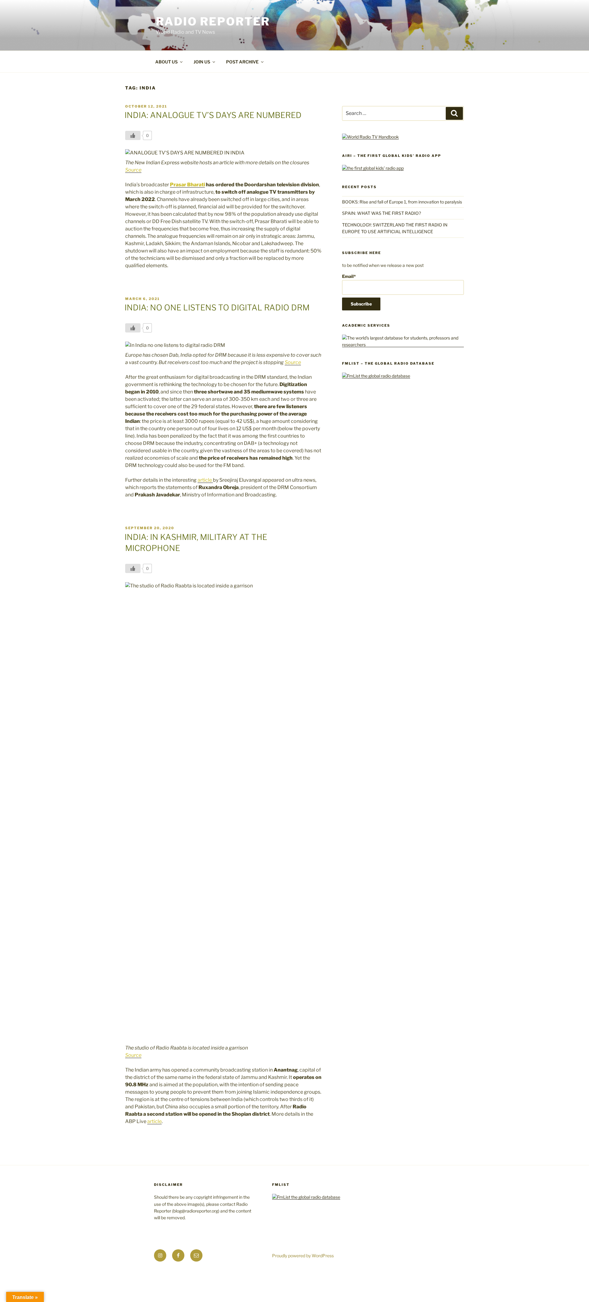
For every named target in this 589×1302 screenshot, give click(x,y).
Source (133, 170)
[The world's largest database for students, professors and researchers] (403, 344)
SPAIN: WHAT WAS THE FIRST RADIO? (382, 213)
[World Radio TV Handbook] (370, 136)
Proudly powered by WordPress (303, 1255)
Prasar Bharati (187, 185)
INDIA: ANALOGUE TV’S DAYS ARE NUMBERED (213, 115)
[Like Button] (133, 135)
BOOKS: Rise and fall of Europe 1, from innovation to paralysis (402, 201)
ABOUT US (166, 61)
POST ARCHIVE (242, 61)
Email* (349, 276)
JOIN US (202, 61)
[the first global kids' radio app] (373, 168)
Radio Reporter (213, 21)
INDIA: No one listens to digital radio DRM (217, 307)
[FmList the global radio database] (376, 375)
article (205, 480)
